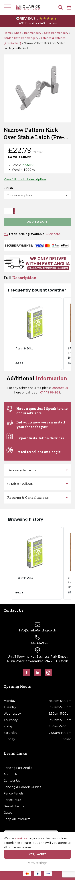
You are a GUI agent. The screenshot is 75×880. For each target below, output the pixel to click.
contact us (60, 388)
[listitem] (36, 334)
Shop (17, 33)
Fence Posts (12, 800)
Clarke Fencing (28, 7)
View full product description (25, 179)
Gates (8, 812)
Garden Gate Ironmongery (21, 38)
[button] (7, 334)
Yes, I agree (37, 854)
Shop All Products (17, 819)
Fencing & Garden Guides (22, 787)
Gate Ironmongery (56, 33)
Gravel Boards (14, 806)
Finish (8, 188)
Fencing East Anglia (18, 768)
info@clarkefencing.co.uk (37, 630)
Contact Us (12, 780)
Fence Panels (13, 793)
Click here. (53, 234)
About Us (10, 774)
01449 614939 (50, 392)
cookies (21, 838)
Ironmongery (32, 33)
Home (8, 33)
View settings (37, 863)
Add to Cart (37, 222)
